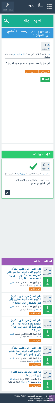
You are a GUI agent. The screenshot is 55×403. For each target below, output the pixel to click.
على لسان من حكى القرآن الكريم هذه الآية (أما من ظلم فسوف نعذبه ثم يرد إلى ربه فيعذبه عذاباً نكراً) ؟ (24, 274)
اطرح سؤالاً (32, 20)
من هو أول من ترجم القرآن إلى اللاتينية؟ (25, 373)
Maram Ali (25, 382)
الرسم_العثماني (31, 72)
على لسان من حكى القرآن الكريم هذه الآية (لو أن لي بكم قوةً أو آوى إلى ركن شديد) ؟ (26, 325)
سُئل (48, 54)
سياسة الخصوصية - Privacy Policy (28, 396)
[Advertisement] (27, 112)
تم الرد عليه (46, 173)
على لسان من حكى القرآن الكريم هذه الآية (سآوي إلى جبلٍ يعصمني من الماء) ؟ (25, 299)
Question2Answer (45, 400)
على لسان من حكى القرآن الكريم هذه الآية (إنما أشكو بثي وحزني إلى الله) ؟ (25, 351)
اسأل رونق (36, 5)
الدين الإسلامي (18, 54)
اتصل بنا (49, 396)
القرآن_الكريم (44, 72)
